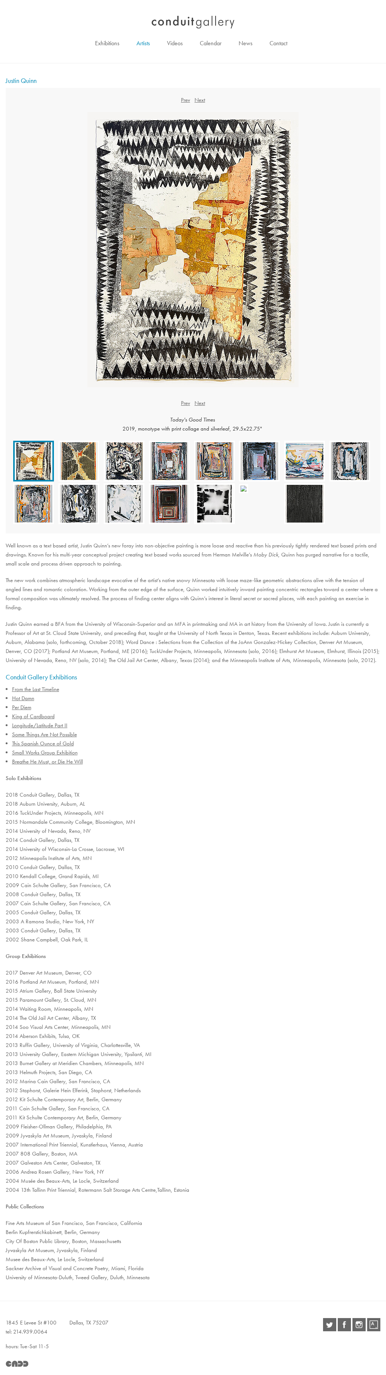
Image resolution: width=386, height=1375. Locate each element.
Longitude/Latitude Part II (39, 725)
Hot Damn (23, 698)
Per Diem (21, 707)
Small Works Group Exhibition (45, 752)
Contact (278, 43)
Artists (143, 43)
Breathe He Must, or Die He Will (47, 761)
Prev (185, 100)
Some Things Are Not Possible (44, 734)
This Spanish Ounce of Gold (43, 743)
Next (200, 100)
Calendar (211, 43)
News (246, 43)
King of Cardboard (33, 716)
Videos (175, 43)
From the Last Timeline (35, 689)
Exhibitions (107, 43)
